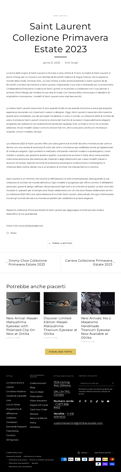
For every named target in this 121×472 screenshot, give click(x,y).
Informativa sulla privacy (18, 460)
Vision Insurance (38, 400)
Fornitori (10, 435)
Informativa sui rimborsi (32, 456)
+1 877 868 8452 (61, 406)
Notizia (63, 16)
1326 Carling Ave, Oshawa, (62, 384)
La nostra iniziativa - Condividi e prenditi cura (16, 395)
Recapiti (35, 463)
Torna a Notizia (62, 243)
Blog (32, 387)
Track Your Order (38, 409)
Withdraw (35, 427)
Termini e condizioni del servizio (42, 460)
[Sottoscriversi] (113, 383)
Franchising (12, 431)
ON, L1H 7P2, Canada (62, 393)
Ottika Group (17, 453)
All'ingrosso (12, 440)
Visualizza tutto (60, 352)
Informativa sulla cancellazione (20, 467)
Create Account (38, 383)
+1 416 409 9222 (64, 415)
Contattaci (11, 422)
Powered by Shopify (13, 456)
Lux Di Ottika (13, 404)
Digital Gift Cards (39, 405)
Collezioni (11, 418)
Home (55, 16)
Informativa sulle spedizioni (19, 463)
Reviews (34, 414)
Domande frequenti (16, 426)
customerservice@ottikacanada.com (78, 423)
